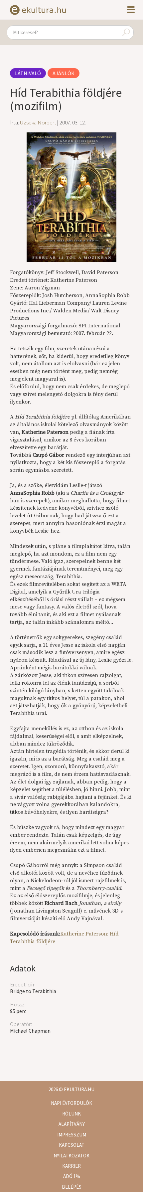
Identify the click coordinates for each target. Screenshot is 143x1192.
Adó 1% (71, 1176)
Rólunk (71, 1113)
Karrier (71, 1166)
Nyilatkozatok (71, 1155)
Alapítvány (72, 1124)
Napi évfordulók (71, 1103)
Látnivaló (28, 73)
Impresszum (71, 1134)
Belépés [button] (71, 1187)
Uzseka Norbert (38, 122)
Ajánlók (63, 73)
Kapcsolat (71, 1145)
